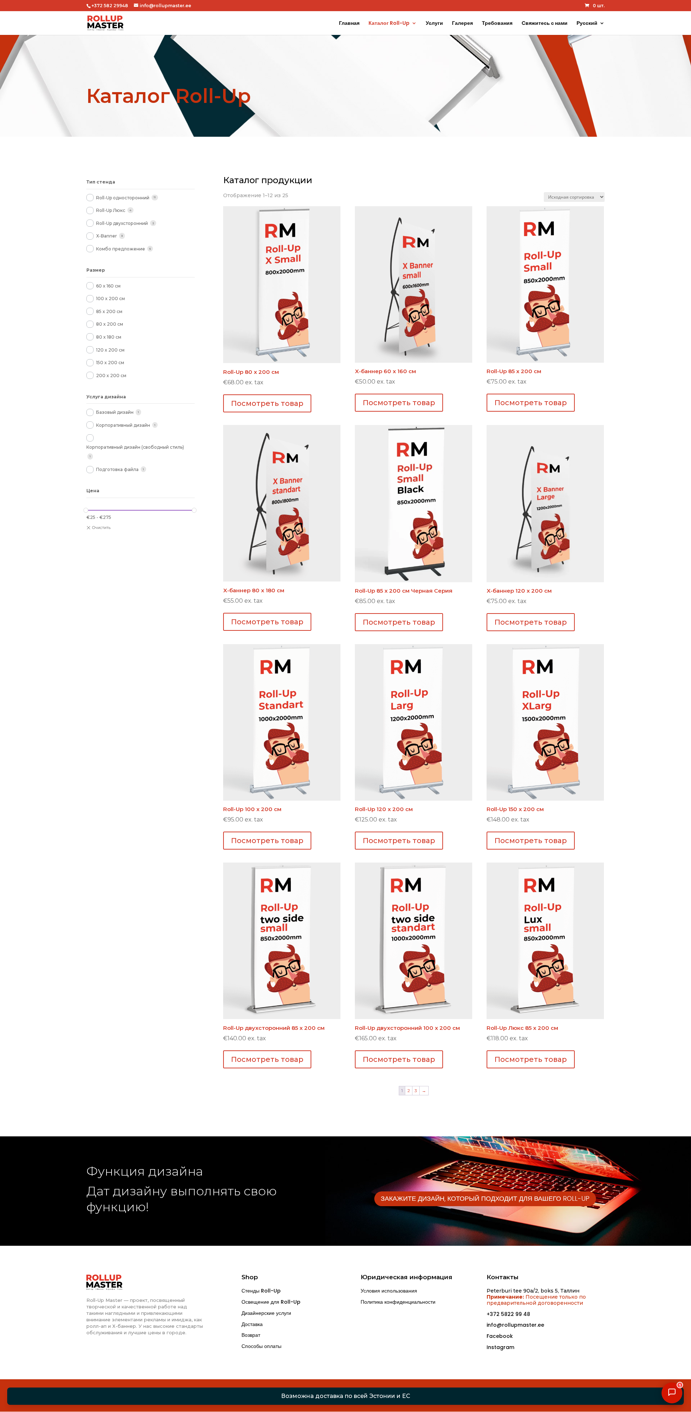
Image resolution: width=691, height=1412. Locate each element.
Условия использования (389, 1290)
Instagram (500, 1347)
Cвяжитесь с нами (544, 24)
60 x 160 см (108, 286)
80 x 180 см (108, 337)
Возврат (250, 1335)
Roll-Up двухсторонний (122, 223)
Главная (349, 24)
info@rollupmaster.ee (515, 1325)
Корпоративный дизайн (123, 425)
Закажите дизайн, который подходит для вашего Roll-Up (485, 1198)
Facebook (500, 1336)
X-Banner (106, 236)
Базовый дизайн (115, 412)
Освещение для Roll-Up (271, 1301)
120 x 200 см (110, 350)
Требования (497, 24)
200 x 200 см (111, 375)
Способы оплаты (261, 1346)
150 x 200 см (110, 362)
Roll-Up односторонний (122, 197)
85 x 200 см (109, 311)
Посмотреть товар (267, 403)
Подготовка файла (117, 469)
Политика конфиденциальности (398, 1301)
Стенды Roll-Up (261, 1290)
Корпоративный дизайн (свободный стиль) (135, 447)
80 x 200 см (109, 324)
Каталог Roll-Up (389, 24)
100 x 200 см (110, 298)
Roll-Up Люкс (110, 210)
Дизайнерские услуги (266, 1313)
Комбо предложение (120, 249)
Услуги (434, 24)
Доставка (252, 1324)
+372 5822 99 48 (508, 1314)
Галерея (462, 24)
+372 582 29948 (109, 5)
